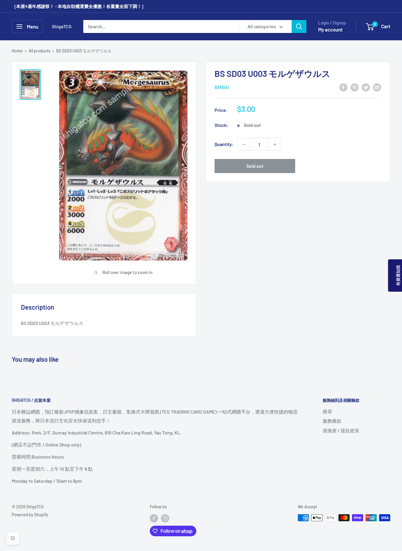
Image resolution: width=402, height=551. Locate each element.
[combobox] (161, 26)
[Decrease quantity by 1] (243, 144)
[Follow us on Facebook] (154, 518)
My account (330, 29)
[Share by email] (377, 87)
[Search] (299, 26)
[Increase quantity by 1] (275, 144)
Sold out (254, 166)
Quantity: (224, 144)
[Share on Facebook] (343, 87)
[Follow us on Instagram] (165, 518)
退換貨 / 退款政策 (341, 430)
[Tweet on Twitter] (366, 87)
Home (17, 50)
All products (39, 50)
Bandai (222, 87)
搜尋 (327, 411)
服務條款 (332, 421)
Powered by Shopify (30, 514)
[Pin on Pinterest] (354, 87)
